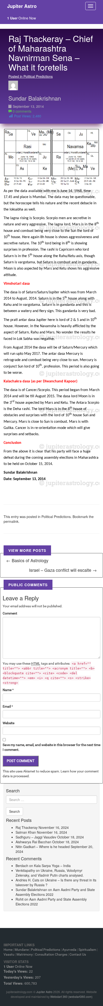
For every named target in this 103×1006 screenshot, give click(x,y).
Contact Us (77, 954)
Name (7, 690)
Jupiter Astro (44, 992)
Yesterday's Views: (19, 977)
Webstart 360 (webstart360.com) (71, 996)
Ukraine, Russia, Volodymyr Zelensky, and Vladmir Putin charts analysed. (50, 873)
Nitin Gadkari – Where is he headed (43, 846)
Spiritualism (87, 950)
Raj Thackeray (27, 827)
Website (8, 723)
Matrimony (25, 954)
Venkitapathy (25, 870)
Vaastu (9, 954)
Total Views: (14, 983)
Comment (10, 613)
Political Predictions (56, 516)
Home (8, 950)
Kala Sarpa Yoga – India (52, 865)
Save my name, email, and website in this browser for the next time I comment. (51, 747)
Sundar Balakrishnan (34, 98)
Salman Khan (26, 832)
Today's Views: (16, 971)
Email (7, 706)
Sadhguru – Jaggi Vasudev (36, 837)
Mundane (22, 950)
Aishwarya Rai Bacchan (33, 841)
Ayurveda (69, 950)
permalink (11, 521)
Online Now (21, 18)
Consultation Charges (51, 954)
